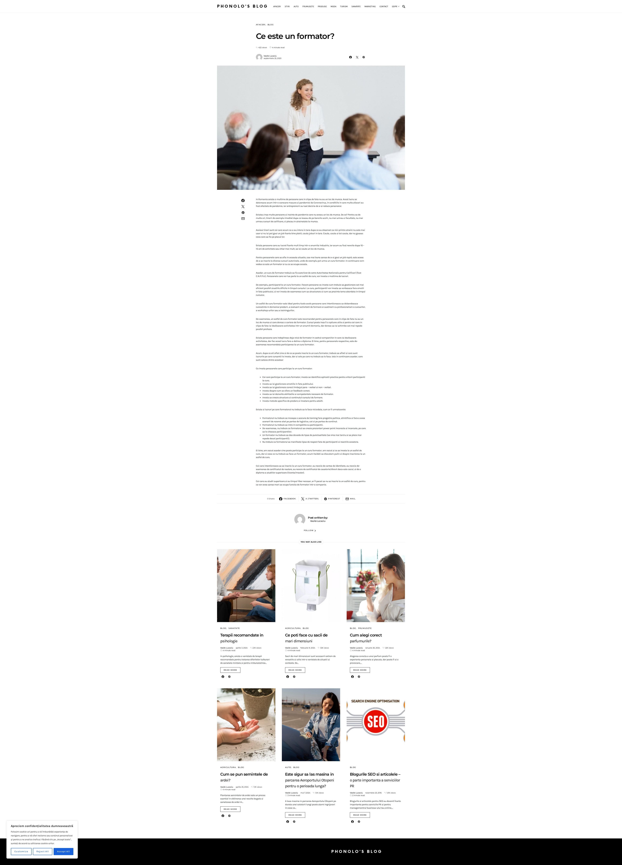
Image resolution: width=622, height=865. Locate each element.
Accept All (63, 851)
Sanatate (234, 628)
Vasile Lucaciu (270, 56)
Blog (271, 24)
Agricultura (293, 628)
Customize (21, 851)
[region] (42, 840)
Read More (230, 670)
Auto (288, 767)
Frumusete (365, 628)
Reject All (42, 851)
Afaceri (260, 24)
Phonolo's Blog (242, 6)
